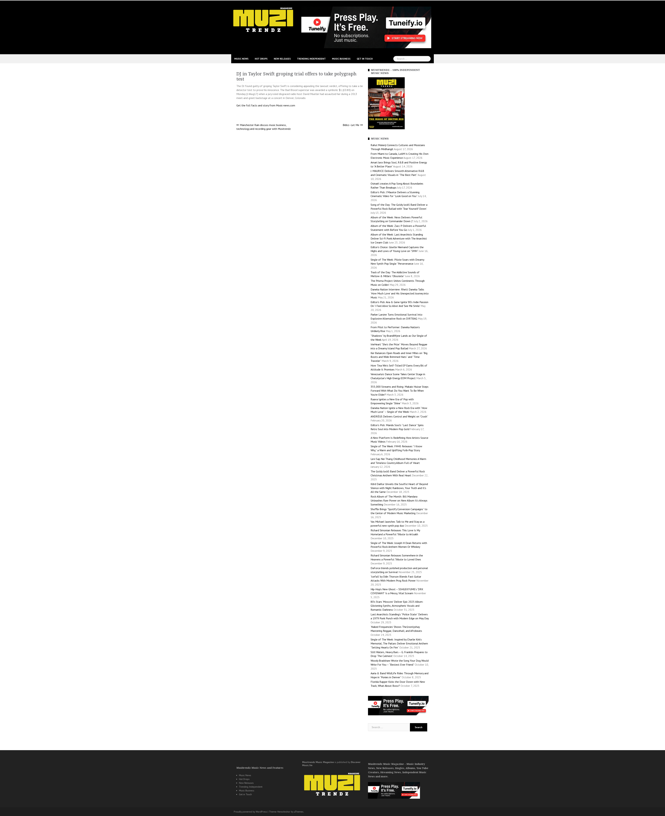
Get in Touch (365, 58)
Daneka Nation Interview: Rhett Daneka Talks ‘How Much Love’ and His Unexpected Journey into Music (400, 293)
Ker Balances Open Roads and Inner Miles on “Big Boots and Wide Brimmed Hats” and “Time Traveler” (399, 357)
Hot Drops (261, 58)
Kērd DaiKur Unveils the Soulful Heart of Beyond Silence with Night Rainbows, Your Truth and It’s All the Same (399, 488)
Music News (241, 58)
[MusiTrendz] (263, 19)
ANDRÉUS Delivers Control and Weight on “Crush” (399, 416)
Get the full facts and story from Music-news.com (266, 105)
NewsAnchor (283, 811)
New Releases (282, 58)
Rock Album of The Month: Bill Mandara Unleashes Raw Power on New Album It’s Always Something (399, 500)
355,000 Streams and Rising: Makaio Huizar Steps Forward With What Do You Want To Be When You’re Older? (399, 390)
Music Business (341, 58)
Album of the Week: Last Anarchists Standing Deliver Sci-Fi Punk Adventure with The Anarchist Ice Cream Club (399, 238)
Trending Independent (311, 58)
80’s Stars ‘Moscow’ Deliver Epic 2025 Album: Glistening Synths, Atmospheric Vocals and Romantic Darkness (397, 605)
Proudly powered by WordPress (250, 811)
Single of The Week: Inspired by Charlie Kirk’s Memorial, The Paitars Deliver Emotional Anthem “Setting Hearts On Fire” (399, 643)
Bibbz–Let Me (351, 125)
